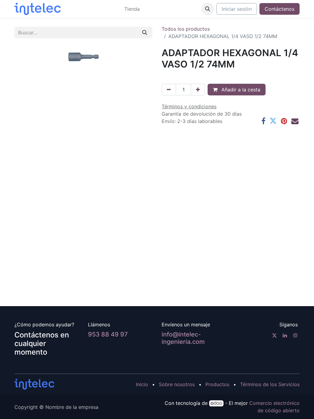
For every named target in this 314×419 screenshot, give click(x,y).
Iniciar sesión (237, 9)
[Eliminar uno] (169, 89)
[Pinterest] (284, 121)
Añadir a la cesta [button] (240, 89)
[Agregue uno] (198, 89)
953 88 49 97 (108, 334)
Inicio (142, 384)
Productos (217, 384)
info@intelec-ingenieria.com (183, 338)
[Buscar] (144, 32)
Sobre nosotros (177, 384)
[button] (207, 8)
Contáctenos (279, 9)
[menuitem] (132, 9)
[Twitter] (273, 121)
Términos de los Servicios (270, 384)
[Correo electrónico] (294, 121)
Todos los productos (186, 29)
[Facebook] (263, 121)
